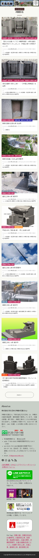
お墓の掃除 (25, 540)
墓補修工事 (14, 547)
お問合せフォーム (8, 467)
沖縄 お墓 (17, 535)
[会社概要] (5, 465)
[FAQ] (13, 465)
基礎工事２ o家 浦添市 (10, 342)
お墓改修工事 (20, 537)
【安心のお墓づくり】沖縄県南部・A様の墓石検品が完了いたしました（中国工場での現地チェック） (19, 43)
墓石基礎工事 (24, 547)
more (18, 395)
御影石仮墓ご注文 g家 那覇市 (12, 159)
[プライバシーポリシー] (25, 465)
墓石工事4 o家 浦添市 (10, 196)
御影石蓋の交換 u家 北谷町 (11, 123)
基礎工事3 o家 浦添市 (10, 305)
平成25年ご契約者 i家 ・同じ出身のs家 (16, 230)
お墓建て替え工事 (18, 545)
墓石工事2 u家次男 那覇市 (11, 268)
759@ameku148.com (16, 456)
